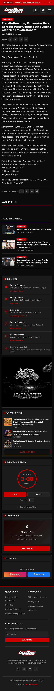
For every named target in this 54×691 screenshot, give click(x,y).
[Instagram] (24, 669)
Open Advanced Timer (28, 507)
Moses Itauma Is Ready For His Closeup (20, 3)
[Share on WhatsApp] (21, 39)
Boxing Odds (33, 601)
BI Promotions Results (37, 597)
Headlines (7, 19)
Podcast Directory (13, 609)
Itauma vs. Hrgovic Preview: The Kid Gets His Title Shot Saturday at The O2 (33, 261)
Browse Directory (16, 328)
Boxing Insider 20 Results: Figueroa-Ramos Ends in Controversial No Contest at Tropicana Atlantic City (31, 422)
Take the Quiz (27, 548)
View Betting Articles (17, 316)
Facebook (40, 574)
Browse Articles (15, 340)
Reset (39, 494)
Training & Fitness (35, 606)
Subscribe (27, 640)
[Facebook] (36, 669)
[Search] (36, 10)
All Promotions (27, 452)
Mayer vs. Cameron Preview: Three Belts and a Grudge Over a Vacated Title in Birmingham (34, 244)
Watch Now (14, 303)
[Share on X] (10, 39)
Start (15, 494)
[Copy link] (26, 39)
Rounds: (23, 500)
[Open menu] (49, 10)
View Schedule (15, 291)
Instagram (16, 574)
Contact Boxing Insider (15, 613)
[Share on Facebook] (16, 39)
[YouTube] (30, 669)
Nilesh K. (34, 684)
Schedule (9, 605)
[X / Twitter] (18, 669)
